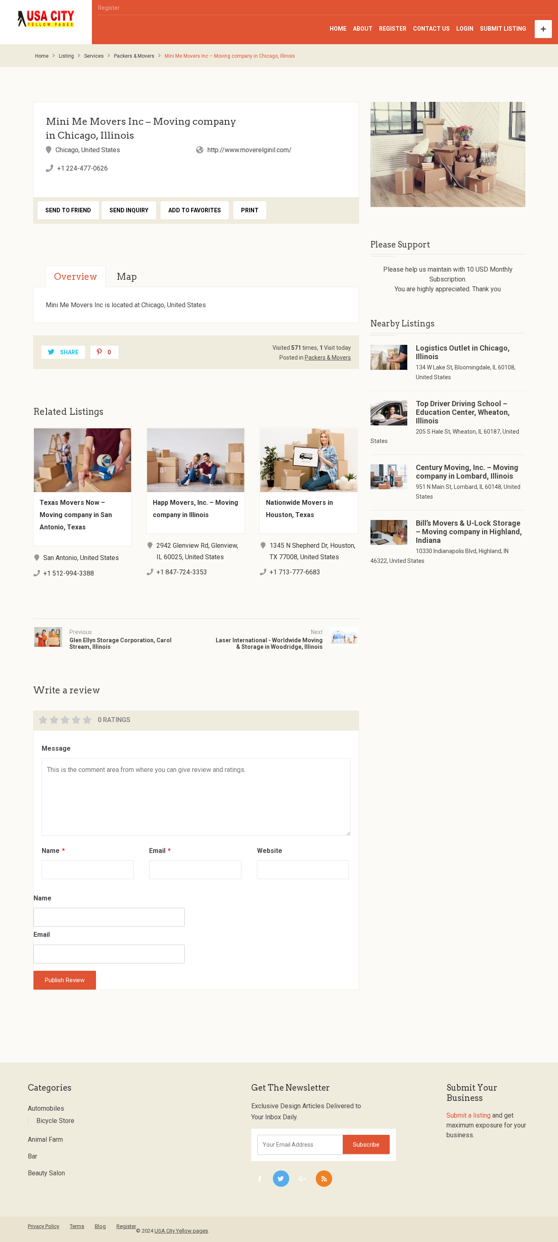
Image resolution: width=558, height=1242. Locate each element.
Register (109, 7)
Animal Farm (45, 1139)
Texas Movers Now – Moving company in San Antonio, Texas (76, 515)
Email (160, 851)
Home (338, 28)
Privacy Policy (43, 1226)
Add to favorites (194, 210)
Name (53, 851)
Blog (100, 1226)
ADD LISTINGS (543, 29)
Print (250, 210)
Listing (66, 56)
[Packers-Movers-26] (448, 154)
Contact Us (431, 28)
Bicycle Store (55, 1121)
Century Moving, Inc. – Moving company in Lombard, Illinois (467, 471)
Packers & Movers (134, 56)
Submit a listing (468, 1115)
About (363, 28)
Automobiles (46, 1108)
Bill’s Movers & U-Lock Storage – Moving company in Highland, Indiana (469, 531)
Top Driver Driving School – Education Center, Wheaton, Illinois (463, 412)
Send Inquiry (128, 210)
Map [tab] (126, 276)
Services (94, 56)
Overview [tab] (75, 276)
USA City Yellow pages (181, 1231)
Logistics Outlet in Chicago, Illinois (463, 352)
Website (269, 851)
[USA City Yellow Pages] (46, 19)
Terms (77, 1226)
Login (464, 28)
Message (56, 748)
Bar (32, 1156)
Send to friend (68, 210)
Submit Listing (503, 28)
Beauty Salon (46, 1173)
